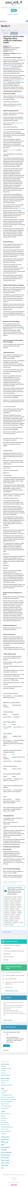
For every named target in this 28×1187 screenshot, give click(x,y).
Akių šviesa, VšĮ (9, 987)
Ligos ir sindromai (5, 1064)
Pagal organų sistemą (6, 1068)
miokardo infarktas (19, 123)
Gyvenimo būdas (5, 1139)
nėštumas (19, 906)
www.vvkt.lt (14, 882)
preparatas (13, 910)
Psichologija (4, 1150)
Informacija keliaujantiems (7, 1127)
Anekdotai (3, 1133)
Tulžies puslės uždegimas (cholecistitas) (14, 951)
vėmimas (6, 924)
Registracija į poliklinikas (6, 1085)
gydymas (6, 902)
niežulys (6, 908)
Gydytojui (14, 33)
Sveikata (3, 1111)
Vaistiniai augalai (5, 1108)
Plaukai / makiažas (5, 1160)
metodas (6, 906)
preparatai (7, 910)
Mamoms (3, 1116)
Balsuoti (6, 1045)
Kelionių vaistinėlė (5, 1124)
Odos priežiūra (4, 1165)
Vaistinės (3, 1083)
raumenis (12, 914)
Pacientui (6, 33)
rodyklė (6, 916)
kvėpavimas (18, 904)
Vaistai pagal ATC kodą (6, 1095)
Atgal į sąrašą (7, 932)
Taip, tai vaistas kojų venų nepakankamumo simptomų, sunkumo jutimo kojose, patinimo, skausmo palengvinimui (15, 1040)
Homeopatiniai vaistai (6, 1106)
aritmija (19, 897)
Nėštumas (3, 1073)
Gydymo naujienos (5, 1147)
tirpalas (6, 920)
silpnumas (17, 916)
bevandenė (7, 899)
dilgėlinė (16, 780)
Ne (7, 1034)
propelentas (13, 912)
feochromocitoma (12, 150)
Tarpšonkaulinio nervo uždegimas (12, 945)
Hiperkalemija (7, 954)
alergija (14, 897)
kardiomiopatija (18, 106)
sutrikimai (12, 918)
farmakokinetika (17, 901)
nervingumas (12, 906)
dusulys (6, 901)
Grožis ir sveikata (5, 1157)
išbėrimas (7, 904)
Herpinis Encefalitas (9, 956)
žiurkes (11, 924)
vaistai (21, 922)
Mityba (2, 1144)
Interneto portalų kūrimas (14, 1182)
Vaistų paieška (4, 1090)
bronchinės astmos (7, 66)
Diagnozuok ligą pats (6, 1075)
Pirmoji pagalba (4, 1122)
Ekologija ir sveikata (5, 1155)
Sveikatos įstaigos (5, 1078)
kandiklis (12, 904)
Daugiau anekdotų (7, 1020)
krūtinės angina (21, 208)
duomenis (19, 899)
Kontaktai (10, 14)
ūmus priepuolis (8, 922)
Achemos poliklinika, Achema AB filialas (15, 975)
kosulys (13, 754)
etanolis (11, 901)
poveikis (17, 908)
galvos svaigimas (18, 328)
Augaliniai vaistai (5, 1103)
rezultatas (18, 914)
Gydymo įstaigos (5, 1080)
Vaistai (8, 30)
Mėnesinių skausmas (6, 1113)
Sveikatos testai (4, 1129)
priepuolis (19, 910)
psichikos (19, 912)
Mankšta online (4, 1142)
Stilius (2, 1168)
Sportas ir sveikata (5, 1162)
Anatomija (3, 1120)
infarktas (12, 902)
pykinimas (7, 914)
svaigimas (17, 918)
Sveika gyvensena (5, 1137)
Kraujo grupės (4, 1118)
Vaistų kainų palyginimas (7, 1101)
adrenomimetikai (8, 897)
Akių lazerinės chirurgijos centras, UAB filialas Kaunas (15, 983)
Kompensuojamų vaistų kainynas (8, 1099)
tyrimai (16, 920)
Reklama (16, 14)
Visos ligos (6, 959)
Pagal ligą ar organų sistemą (7, 1097)
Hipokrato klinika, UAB (11, 979)
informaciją (17, 902)
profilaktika (7, 912)
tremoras (11, 920)
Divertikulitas (7, 948)
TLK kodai (3, 1070)
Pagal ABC (3, 1066)
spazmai (6, 918)
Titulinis (3, 30)
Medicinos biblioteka (6, 1131)
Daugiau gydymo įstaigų (12, 990)
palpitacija (12, 908)
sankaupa (11, 916)
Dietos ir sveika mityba (6, 1152)
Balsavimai (6, 1050)
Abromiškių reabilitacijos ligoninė (14, 972)
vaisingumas (15, 922)
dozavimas (13, 899)
